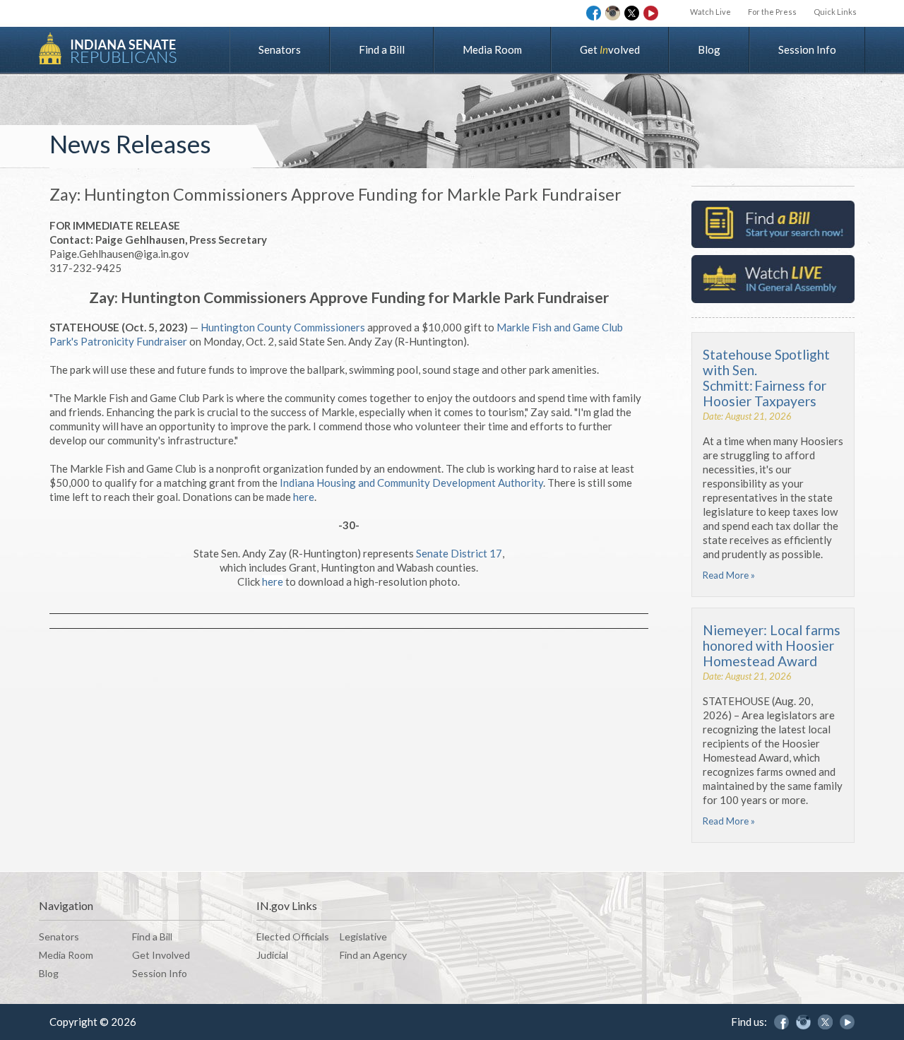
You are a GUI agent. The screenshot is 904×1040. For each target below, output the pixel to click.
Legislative (363, 936)
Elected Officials (292, 936)
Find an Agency (373, 955)
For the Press (772, 11)
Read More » (729, 575)
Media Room (492, 49)
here (303, 496)
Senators (279, 49)
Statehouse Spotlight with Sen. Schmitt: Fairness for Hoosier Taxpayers (766, 377)
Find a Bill (382, 49)
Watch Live (710, 11)
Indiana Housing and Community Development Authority (411, 482)
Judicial (272, 955)
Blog (709, 49)
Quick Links (835, 11)
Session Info (807, 49)
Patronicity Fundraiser (134, 341)
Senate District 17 (459, 553)
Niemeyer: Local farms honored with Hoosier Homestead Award (771, 645)
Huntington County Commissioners (283, 327)
